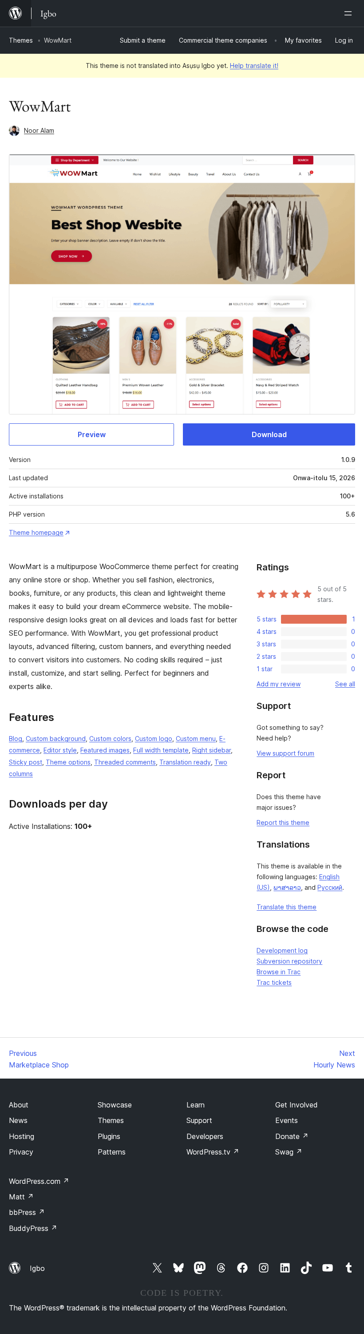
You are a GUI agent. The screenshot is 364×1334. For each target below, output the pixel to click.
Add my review (279, 684)
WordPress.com (39, 1181)
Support (199, 1120)
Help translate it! (254, 65)
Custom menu (196, 738)
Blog (15, 738)
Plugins (109, 1136)
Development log (282, 950)
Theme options (68, 762)
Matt (21, 1196)
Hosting (21, 1136)
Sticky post (25, 762)
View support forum (285, 753)
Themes (21, 40)
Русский (329, 887)
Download (269, 434)
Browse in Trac (279, 972)
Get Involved (296, 1104)
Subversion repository (289, 961)
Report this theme (283, 822)
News (18, 1120)
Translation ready (185, 762)
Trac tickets (274, 982)
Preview (92, 434)
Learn (195, 1104)
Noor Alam (39, 130)
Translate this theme (287, 907)
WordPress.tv (212, 1151)
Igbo (37, 1268)
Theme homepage (36, 532)
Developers (204, 1136)
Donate (292, 1136)
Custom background (56, 738)
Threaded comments (125, 762)
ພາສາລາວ (287, 887)
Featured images (105, 750)
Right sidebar (211, 750)
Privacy (21, 1151)
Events (286, 1120)
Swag (288, 1151)
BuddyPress (33, 1228)
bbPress (27, 1212)
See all (345, 684)
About (18, 1104)
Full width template (161, 750)
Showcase (115, 1104)
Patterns (112, 1151)
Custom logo (153, 738)
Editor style (60, 750)
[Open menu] (350, 13)
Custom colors (110, 738)
